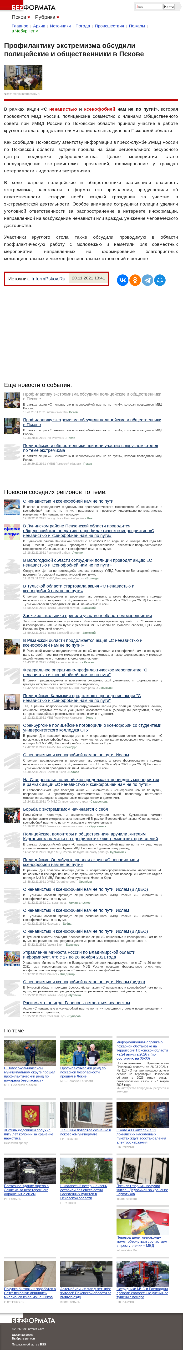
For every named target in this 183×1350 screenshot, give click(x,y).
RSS (43, 1344)
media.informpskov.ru (26, 94)
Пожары (137, 26)
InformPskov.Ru (48, 278)
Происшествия (109, 26)
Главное (20, 26)
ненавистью (63, 109)
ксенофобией (99, 109)
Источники (60, 26)
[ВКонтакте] (122, 280)
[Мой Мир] (160, 280)
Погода (83, 26)
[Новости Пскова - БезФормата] (28, 6)
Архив (39, 26)
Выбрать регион (23, 1338)
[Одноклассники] (135, 280)
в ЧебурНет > (25, 31)
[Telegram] (147, 280)
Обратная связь (23, 1335)
